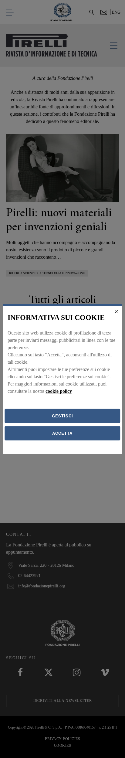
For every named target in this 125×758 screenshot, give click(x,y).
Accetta (62, 433)
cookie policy (59, 391)
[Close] (116, 311)
